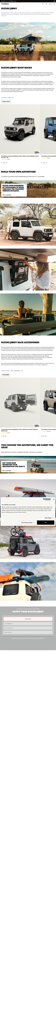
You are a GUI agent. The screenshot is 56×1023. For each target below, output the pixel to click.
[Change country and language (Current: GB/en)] (54, 1)
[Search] (43, 4)
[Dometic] (5, 3)
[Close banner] (53, 499)
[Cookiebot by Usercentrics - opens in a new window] (44, 499)
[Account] (46, 4)
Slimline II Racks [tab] (6, 101)
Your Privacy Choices (26, 522)
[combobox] (28, 623)
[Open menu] (54, 4)
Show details (48, 518)
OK (45, 522)
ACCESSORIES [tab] (5, 374)
